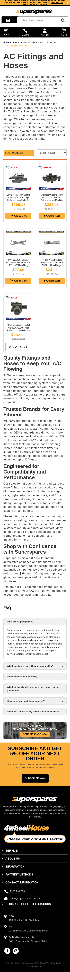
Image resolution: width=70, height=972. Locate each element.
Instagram (29, 4)
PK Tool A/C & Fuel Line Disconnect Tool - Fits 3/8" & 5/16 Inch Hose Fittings (51, 263)
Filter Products (14, 152)
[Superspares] (34, 10)
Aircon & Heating (48, 42)
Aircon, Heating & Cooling (25, 42)
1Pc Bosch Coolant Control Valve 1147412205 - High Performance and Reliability (18, 328)
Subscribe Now (35, 778)
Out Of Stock (18, 347)
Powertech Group (35, 967)
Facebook (57, 2)
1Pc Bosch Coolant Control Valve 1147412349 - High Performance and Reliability (51, 197)
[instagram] (16, 951)
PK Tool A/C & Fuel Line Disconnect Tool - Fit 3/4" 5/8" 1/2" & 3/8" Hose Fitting (18, 263)
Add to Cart (20, 215)
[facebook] (7, 951)
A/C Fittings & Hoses (17, 46)
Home (6, 42)
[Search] (63, 20)
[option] (35, 2)
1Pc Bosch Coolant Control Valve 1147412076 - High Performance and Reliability (18, 197)
